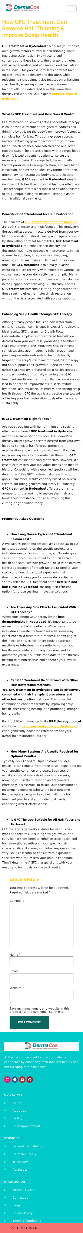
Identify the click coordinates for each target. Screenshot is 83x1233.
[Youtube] (22, 1079)
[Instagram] (7, 1079)
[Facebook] (15, 1079)
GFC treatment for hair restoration (51, 222)
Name (15, 954)
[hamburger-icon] (72, 8)
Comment (18, 900)
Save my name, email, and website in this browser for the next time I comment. (39, 1010)
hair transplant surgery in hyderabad (49, 726)
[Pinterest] (30, 1079)
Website (15, 987)
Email (15, 971)
